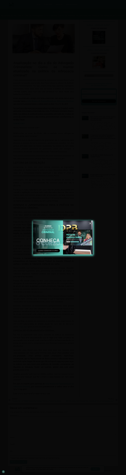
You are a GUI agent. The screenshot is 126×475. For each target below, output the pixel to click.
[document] (63, 237)
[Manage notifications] (3, 471)
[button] (90, 223)
